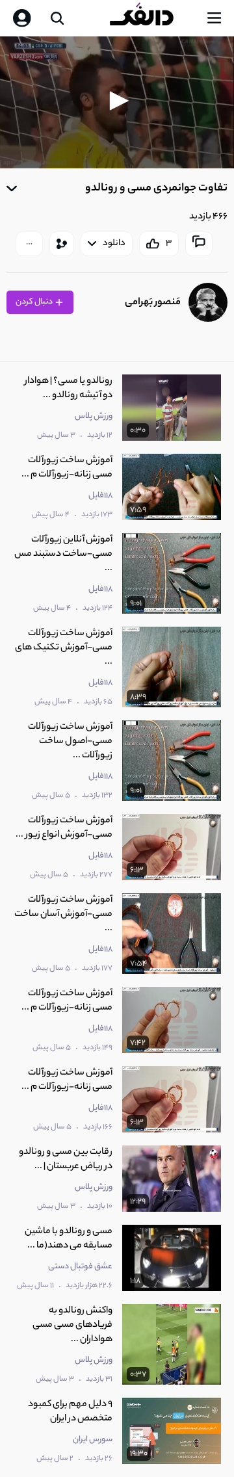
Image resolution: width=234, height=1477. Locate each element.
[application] (117, 102)
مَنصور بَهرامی (153, 302)
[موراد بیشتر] (29, 243)
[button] (117, 100)
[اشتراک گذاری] (61, 243)
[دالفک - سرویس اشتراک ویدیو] (152, 18)
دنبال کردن (35, 302)
